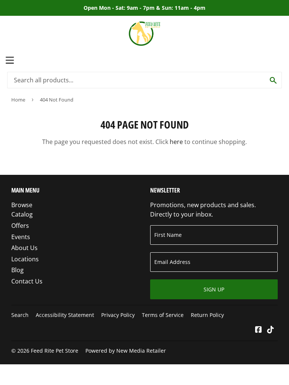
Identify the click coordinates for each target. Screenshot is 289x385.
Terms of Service (163, 314)
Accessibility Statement (65, 314)
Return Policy (207, 314)
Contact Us (27, 281)
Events (20, 237)
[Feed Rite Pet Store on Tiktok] (270, 330)
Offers (20, 225)
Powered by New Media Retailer (125, 350)
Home (18, 99)
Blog (17, 270)
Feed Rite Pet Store (54, 350)
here (176, 142)
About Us (24, 248)
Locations (25, 259)
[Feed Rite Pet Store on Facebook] (258, 330)
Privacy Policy (118, 314)
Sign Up (214, 289)
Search (20, 314)
